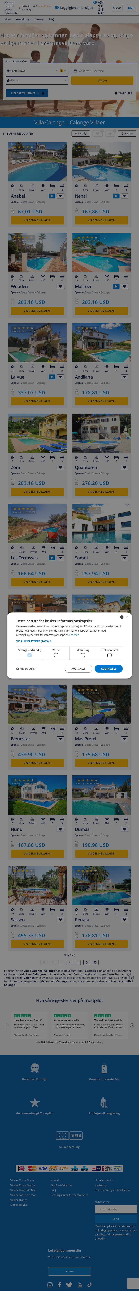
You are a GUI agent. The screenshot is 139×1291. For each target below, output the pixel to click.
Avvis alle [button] (79, 668)
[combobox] (122, 617)
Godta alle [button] (108, 668)
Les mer (74, 634)
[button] (69, 640)
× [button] (126, 617)
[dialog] (69, 646)
